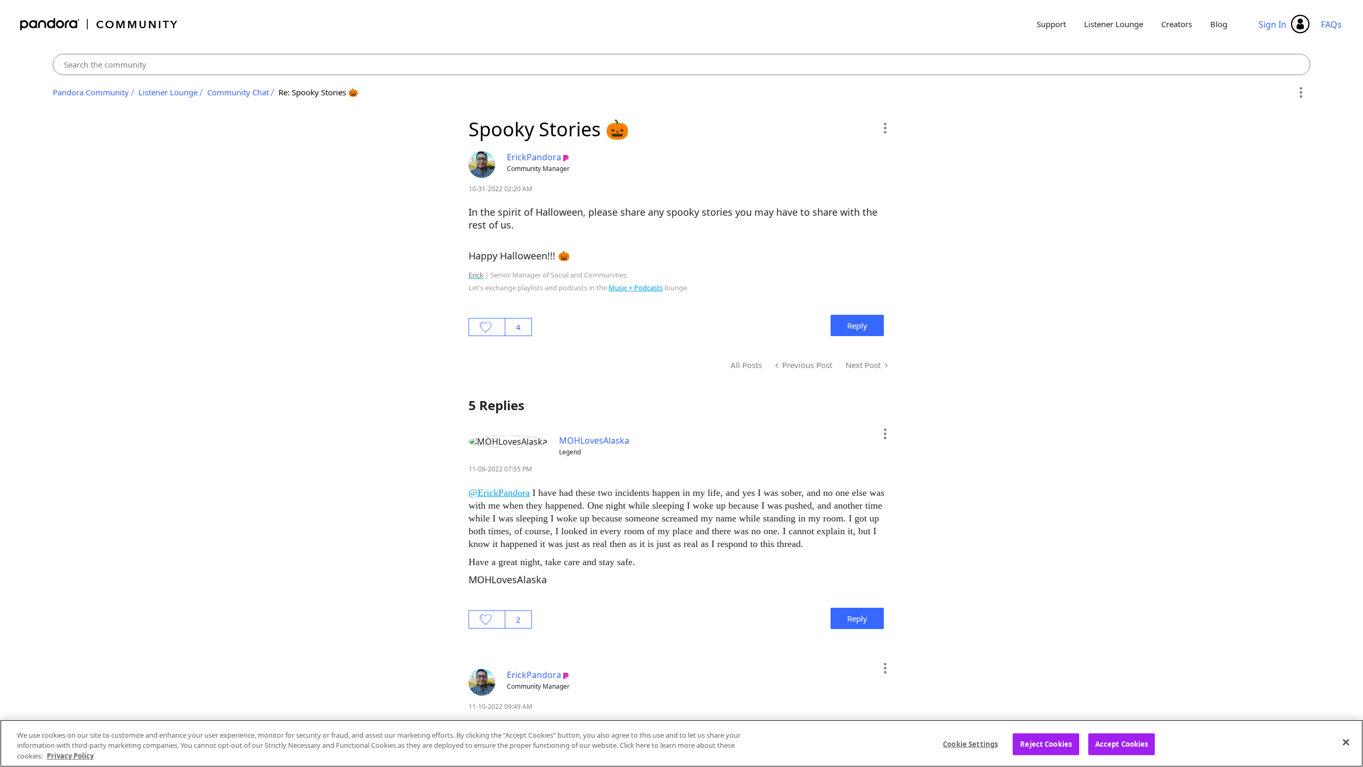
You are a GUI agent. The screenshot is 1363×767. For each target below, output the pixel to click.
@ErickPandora (499, 492)
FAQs (1331, 24)
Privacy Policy (70, 756)
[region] (681, 743)
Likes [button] (487, 327)
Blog (1218, 24)
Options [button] (1300, 93)
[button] (884, 128)
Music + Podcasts (636, 287)
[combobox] (682, 64)
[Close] (1346, 742)
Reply (857, 325)
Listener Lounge (1113, 24)
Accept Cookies (1121, 743)
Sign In (1272, 24)
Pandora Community (99, 24)
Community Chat (238, 92)
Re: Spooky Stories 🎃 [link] (318, 92)
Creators (1176, 24)
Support (1051, 24)
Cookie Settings (970, 743)
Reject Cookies (1046, 743)
